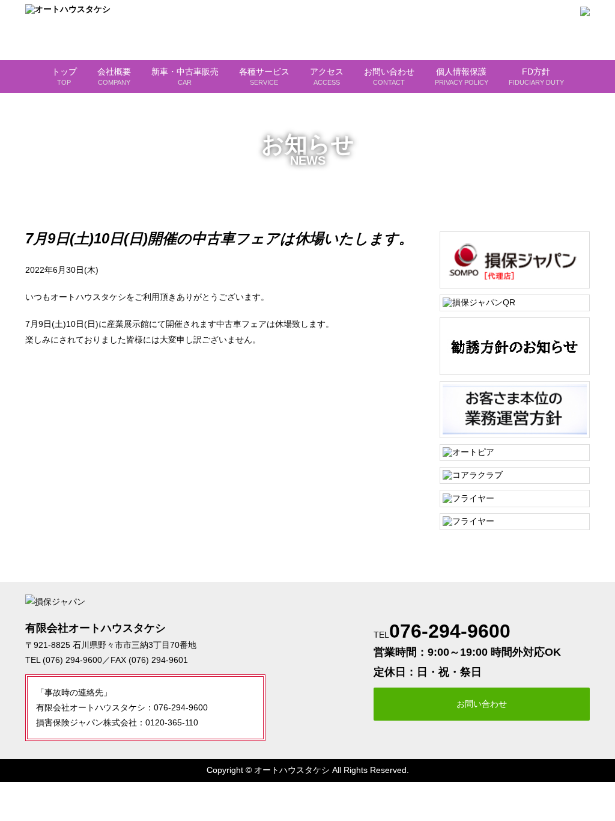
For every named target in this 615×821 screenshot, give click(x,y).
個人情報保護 (461, 76)
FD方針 (536, 76)
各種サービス (264, 76)
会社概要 (114, 76)
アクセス (327, 76)
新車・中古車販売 (185, 76)
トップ (64, 76)
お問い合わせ (389, 76)
